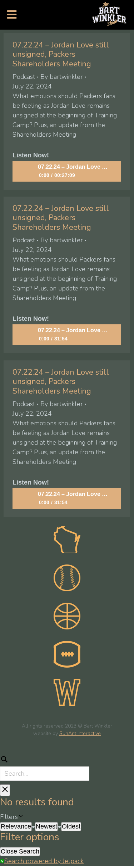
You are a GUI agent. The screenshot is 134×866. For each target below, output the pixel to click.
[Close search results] (5, 790)
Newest (46, 826)
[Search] (67, 766)
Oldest (71, 826)
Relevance (16, 826)
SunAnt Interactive (80, 733)
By (61, 76)
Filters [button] (20, 816)
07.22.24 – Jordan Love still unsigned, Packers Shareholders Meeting (61, 54)
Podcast (24, 76)
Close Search (20, 851)
